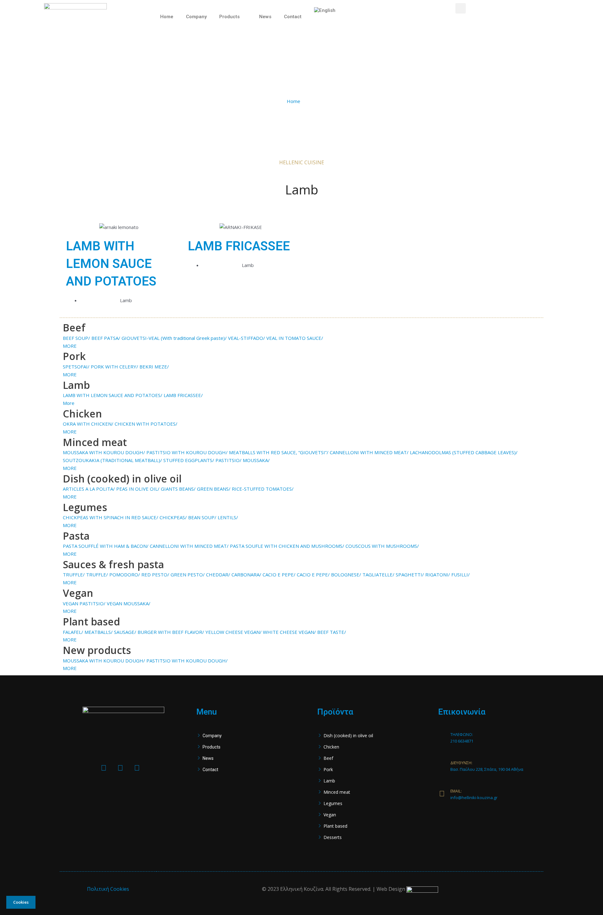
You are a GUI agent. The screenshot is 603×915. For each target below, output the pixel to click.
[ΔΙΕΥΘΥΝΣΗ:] (442, 765)
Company (196, 16)
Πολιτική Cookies (108, 888)
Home (166, 16)
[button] (460, 8)
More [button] (68, 403)
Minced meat (336, 792)
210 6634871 (461, 741)
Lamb (329, 781)
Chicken (331, 747)
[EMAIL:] (442, 793)
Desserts (332, 837)
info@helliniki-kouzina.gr (473, 797)
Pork (328, 769)
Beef (328, 758)
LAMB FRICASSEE (239, 246)
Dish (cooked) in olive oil (348, 735)
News (265, 16)
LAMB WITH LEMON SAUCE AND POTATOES (111, 264)
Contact (293, 16)
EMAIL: (456, 791)
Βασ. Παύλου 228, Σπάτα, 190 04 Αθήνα (486, 769)
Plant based (335, 826)
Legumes (332, 803)
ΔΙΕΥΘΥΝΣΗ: (461, 762)
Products (229, 16)
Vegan (329, 815)
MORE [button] (70, 346)
